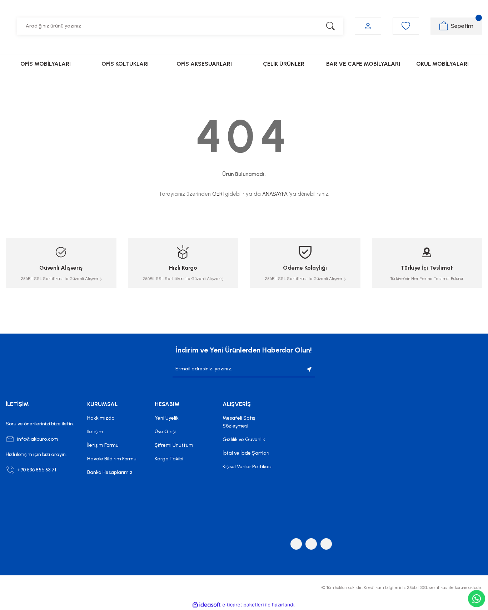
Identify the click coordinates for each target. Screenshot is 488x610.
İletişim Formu (103, 445)
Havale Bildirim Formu (111, 459)
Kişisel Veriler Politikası (247, 467)
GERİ (218, 194)
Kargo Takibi (169, 459)
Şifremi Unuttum (174, 445)
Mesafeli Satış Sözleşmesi (239, 422)
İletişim (95, 432)
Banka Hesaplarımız (110, 472)
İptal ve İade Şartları (246, 453)
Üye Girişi (165, 432)
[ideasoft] (206, 604)
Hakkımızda (101, 418)
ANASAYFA (275, 194)
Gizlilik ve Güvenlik (244, 439)
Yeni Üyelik (167, 418)
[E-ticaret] (243, 605)
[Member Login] (368, 26)
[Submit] (309, 369)
